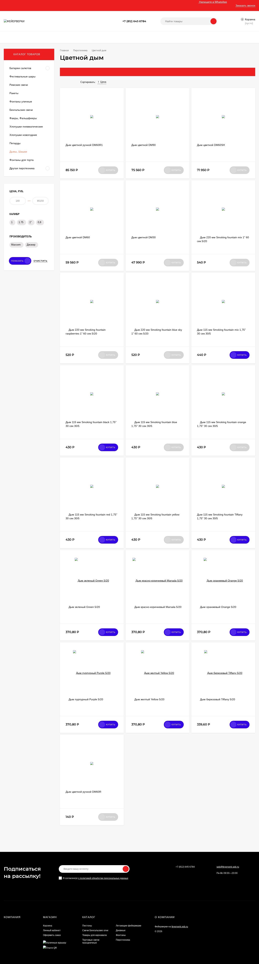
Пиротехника (123, 940)
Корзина (47, 925)
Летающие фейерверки (128, 925)
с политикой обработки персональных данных (103, 878)
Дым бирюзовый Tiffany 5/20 (217, 699)
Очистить (40, 261)
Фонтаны (121, 935)
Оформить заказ (52, 935)
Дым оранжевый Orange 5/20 (218, 606)
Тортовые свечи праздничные (90, 941)
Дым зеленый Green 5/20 (84, 606)
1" (30, 222)
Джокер (31, 244)
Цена (103, 81)
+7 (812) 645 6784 (134, 21)
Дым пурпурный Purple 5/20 (86, 699)
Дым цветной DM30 (143, 237)
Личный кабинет (52, 930)
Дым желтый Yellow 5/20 (149, 699)
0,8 (39, 222)
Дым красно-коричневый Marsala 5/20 (157, 606)
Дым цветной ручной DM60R (83, 791)
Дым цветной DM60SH (211, 144)
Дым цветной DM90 (143, 144)
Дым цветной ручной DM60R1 (84, 144)
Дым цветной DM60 (78, 237)
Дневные (121, 930)
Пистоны (87, 925)
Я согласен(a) (95, 878)
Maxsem (16, 244)
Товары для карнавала (94, 935)
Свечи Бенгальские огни (95, 930)
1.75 (21, 222)
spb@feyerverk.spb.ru (228, 867)
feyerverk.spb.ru (180, 926)
